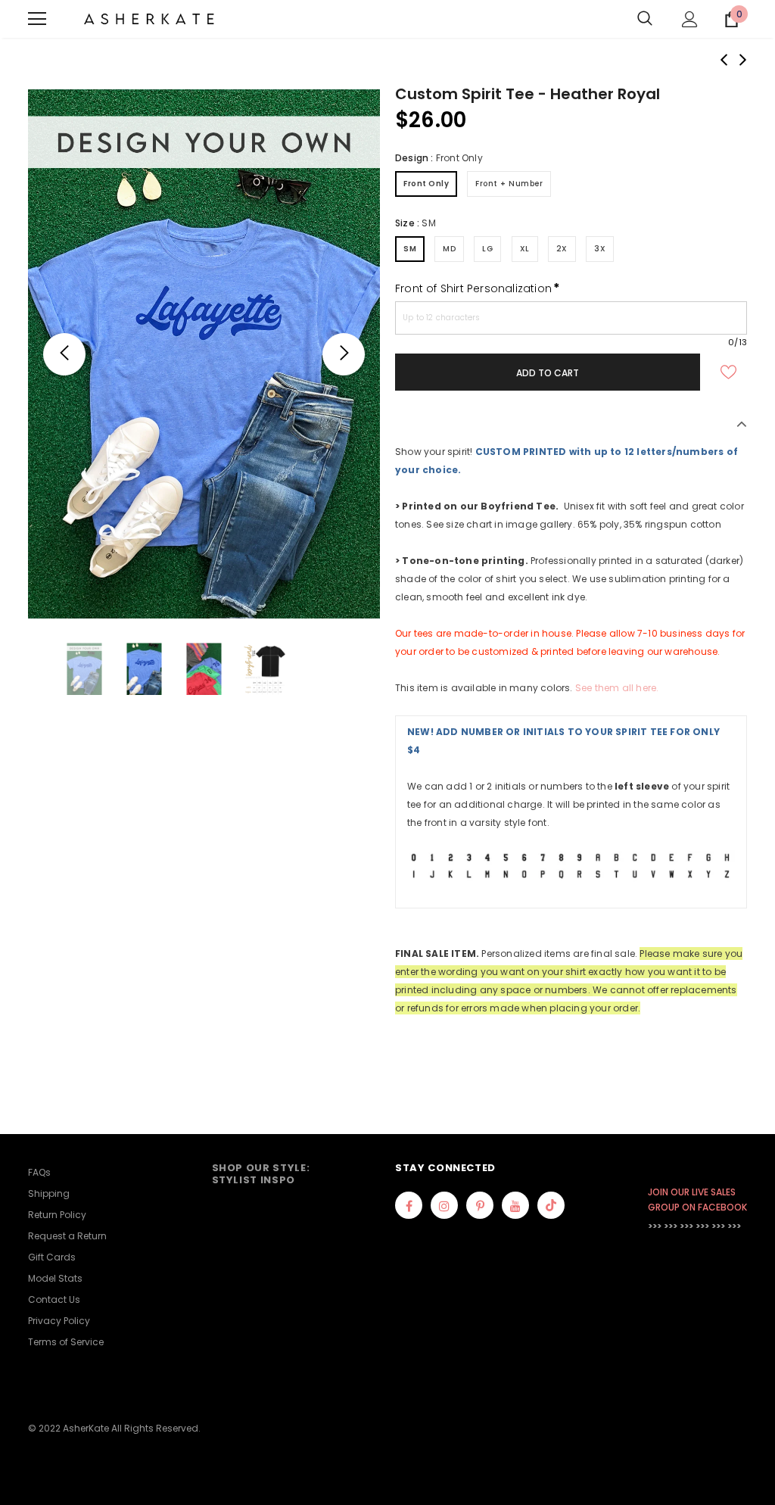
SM (409, 248)
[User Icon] (690, 19)
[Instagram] (444, 1205)
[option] (204, 354)
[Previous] (64, 354)
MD (449, 248)
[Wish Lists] (728, 372)
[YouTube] (515, 1205)
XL (525, 248)
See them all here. (617, 687)
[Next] (343, 354)
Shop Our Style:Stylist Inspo (261, 1174)
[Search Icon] (644, 18)
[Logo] (149, 19)
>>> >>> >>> (670, 1226)
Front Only (426, 183)
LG (487, 248)
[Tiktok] (551, 1205)
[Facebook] (408, 1205)
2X (562, 248)
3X (599, 248)
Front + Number (509, 183)
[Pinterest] (479, 1205)
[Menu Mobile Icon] (37, 19)
